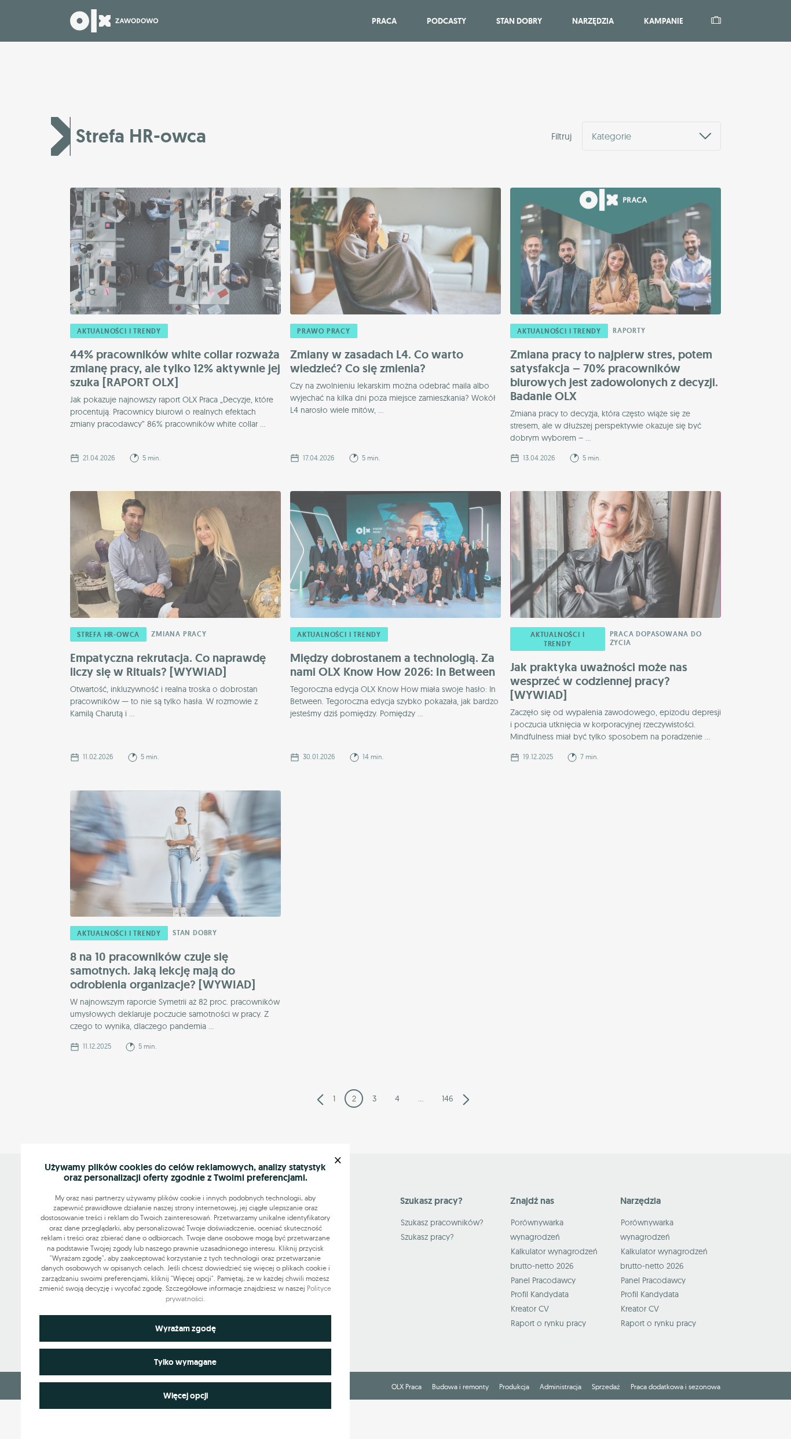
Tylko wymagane (185, 1362)
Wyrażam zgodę (185, 1328)
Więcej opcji (185, 1395)
